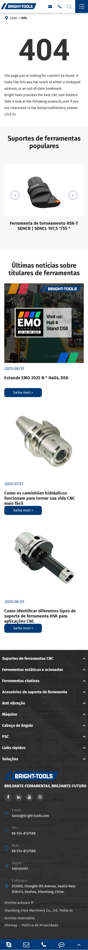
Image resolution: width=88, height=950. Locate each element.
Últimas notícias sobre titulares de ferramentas (44, 269)
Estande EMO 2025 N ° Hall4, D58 (36, 377)
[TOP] (79, 944)
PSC (5, 736)
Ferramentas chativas (21, 680)
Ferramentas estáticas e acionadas (32, 669)
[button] (15, 195)
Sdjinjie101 (20, 869)
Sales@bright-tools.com (30, 816)
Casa (13, 18)
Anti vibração (13, 703)
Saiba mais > (23, 392)
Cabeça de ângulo (17, 725)
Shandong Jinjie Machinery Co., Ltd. (31, 910)
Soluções (10, 759)
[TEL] (44, 944)
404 (24, 18)
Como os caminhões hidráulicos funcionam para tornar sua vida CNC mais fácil (39, 498)
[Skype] (8, 944)
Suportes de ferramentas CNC (27, 658)
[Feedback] (61, 944)
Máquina (9, 714)
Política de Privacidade (40, 925)
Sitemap (11, 925)
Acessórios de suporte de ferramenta (34, 692)
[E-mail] (26, 944)
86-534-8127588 (24, 833)
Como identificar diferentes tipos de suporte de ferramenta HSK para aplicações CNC (40, 616)
